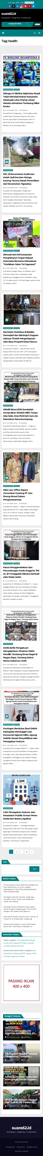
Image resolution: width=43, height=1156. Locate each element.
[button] (35, 33)
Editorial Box (21, 1147)
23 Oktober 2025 (11, 268)
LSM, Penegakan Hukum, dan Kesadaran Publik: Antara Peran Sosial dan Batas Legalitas (20, 815)
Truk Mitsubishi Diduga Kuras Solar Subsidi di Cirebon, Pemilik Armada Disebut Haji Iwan (19, 943)
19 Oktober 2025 (11, 822)
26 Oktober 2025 (11, 187)
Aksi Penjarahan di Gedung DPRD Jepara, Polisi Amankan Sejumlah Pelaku (20, 953)
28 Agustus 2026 (13, 1037)
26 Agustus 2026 (13, 1083)
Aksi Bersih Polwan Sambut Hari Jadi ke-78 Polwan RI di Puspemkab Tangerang (21, 1102)
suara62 (24, 110)
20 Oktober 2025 (11, 664)
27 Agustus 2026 (13, 1060)
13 (27, 852)
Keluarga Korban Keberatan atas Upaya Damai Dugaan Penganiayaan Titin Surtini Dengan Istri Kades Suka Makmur (20, 909)
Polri (12, 1027)
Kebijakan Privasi (32, 1147)
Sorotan (16, 89)
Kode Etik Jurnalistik (21, 1151)
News (7, 1027)
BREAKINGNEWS (8, 89)
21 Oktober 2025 (11, 423)
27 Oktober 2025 (11, 110)
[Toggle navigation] (39, 33)
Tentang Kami (10, 1147)
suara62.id (9, 14)
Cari (5, 862)
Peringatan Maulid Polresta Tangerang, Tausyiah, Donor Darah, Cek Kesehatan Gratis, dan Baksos (19, 899)
